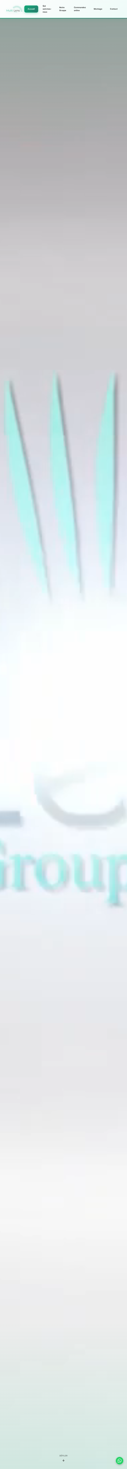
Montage (98, 9)
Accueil (31, 9)
